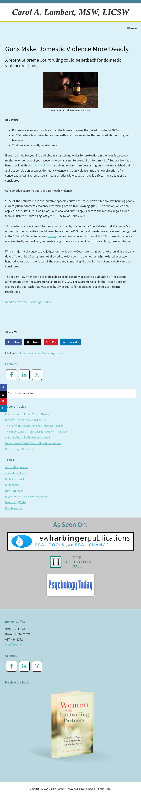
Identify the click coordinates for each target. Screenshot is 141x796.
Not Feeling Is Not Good (19, 449)
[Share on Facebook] (3, 387)
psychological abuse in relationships (26, 496)
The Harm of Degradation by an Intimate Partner (34, 425)
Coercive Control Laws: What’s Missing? (28, 414)
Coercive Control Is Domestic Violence (27, 437)
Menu (133, 28)
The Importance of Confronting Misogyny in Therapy (36, 431)
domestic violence (39, 165)
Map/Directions (15, 644)
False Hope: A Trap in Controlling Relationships (33, 443)
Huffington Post (14, 479)
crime (51, 236)
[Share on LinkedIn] (3, 408)
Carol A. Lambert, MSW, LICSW (70, 12)
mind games (12, 484)
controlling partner (16, 467)
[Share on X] (3, 394)
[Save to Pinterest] (3, 401)
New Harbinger (14, 490)
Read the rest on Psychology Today (28, 302)
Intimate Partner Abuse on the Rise (26, 420)
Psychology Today (52, 353)
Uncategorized (14, 508)
